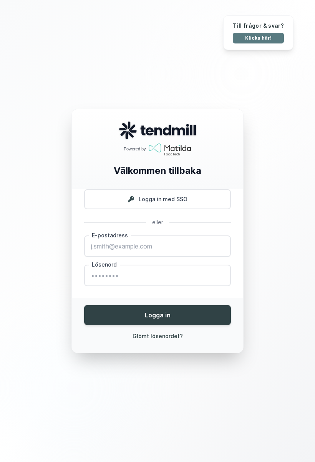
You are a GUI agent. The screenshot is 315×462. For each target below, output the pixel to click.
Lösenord (104, 264)
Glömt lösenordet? (158, 336)
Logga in (158, 315)
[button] (157, 199)
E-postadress (110, 235)
